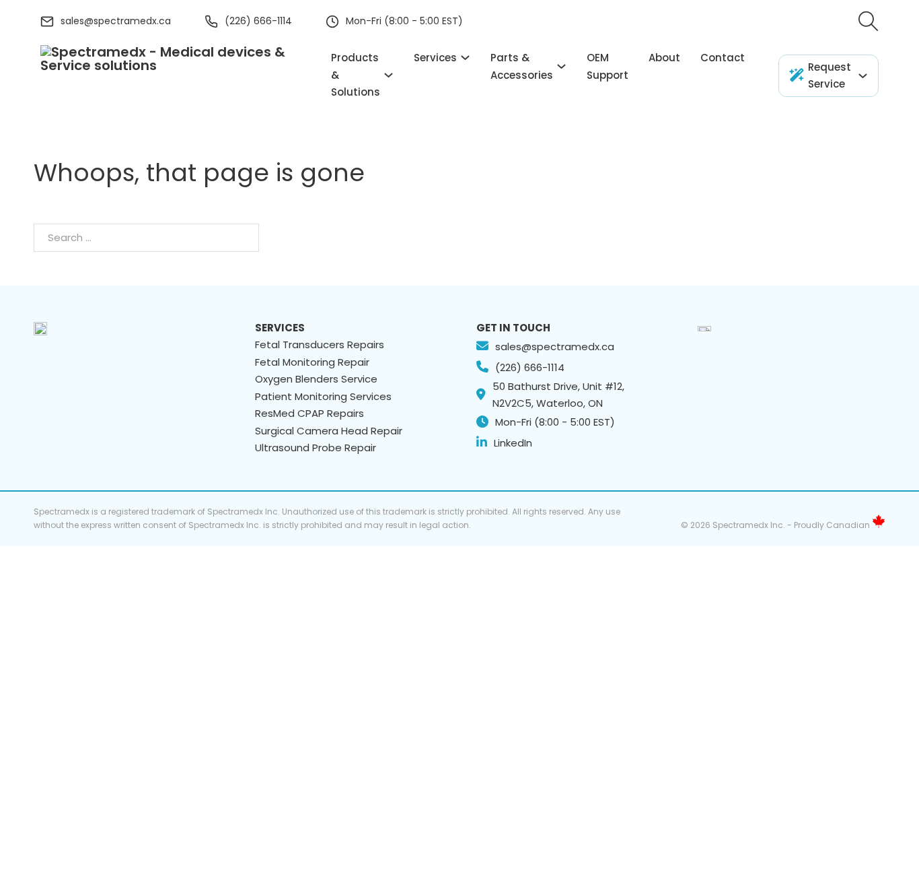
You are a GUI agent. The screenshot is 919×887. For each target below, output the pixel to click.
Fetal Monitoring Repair (312, 362)
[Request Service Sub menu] (863, 76)
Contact (722, 58)
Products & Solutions (355, 75)
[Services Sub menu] (465, 58)
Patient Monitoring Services (323, 396)
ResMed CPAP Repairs (309, 413)
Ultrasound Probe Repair (315, 447)
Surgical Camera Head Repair (328, 431)
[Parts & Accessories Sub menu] (561, 66)
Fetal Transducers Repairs (319, 344)
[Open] (868, 21)
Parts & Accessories (521, 66)
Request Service (829, 76)
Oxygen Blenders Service (316, 379)
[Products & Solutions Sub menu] (388, 75)
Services (435, 58)
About (664, 58)
